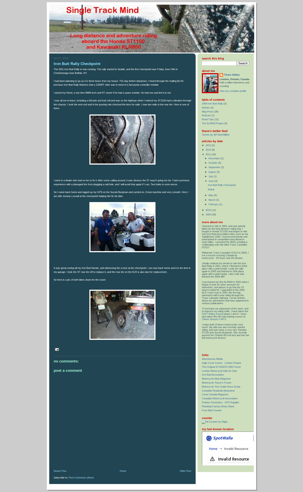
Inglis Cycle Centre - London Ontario (221, 363)
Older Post (185, 471)
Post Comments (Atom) (81, 477)
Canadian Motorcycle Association (220, 398)
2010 (209, 210)
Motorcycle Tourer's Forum (216, 382)
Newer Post (60, 471)
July (211, 176)
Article (211, 189)
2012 (209, 149)
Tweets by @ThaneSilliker (216, 134)
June (211, 181)
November (214, 158)
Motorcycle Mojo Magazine (216, 378)
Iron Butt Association (213, 374)
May (211, 195)
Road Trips (208, 119)
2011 (209, 154)
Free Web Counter (212, 410)
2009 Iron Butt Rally (212, 103)
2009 (209, 214)
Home (123, 471)
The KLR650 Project (213, 123)
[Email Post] (56, 349)
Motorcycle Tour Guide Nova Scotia (221, 386)
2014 (209, 145)
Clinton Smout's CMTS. (214, 319)
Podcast (206, 115)
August (213, 172)
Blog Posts (207, 111)
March (212, 200)
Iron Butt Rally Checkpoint (77, 64)
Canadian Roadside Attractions (218, 390)
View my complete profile (233, 91)
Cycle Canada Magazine (215, 394)
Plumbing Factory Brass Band (218, 406)
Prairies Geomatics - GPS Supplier (220, 402)
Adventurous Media (212, 359)
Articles (206, 107)
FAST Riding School (212, 314)
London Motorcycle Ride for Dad (219, 371)
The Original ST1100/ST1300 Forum (221, 367)
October (213, 162)
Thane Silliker (232, 74)
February (214, 204)
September (215, 167)
